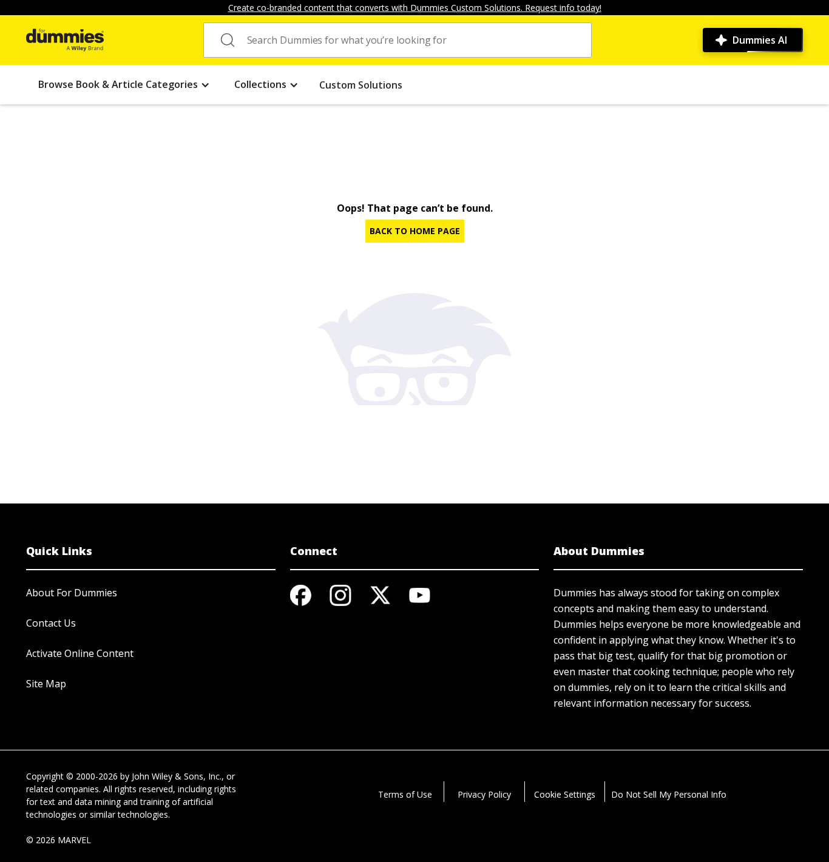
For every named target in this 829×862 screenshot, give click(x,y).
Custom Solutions (360, 85)
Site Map (46, 683)
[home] (65, 40)
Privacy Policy (484, 794)
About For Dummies (71, 592)
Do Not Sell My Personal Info (668, 794)
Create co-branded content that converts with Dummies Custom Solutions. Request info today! (414, 7)
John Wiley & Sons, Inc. (177, 776)
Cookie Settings (564, 794)
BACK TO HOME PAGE (415, 231)
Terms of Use (405, 794)
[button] (124, 84)
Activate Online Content (80, 653)
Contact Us (51, 623)
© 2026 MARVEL (58, 840)
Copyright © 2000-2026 (72, 776)
